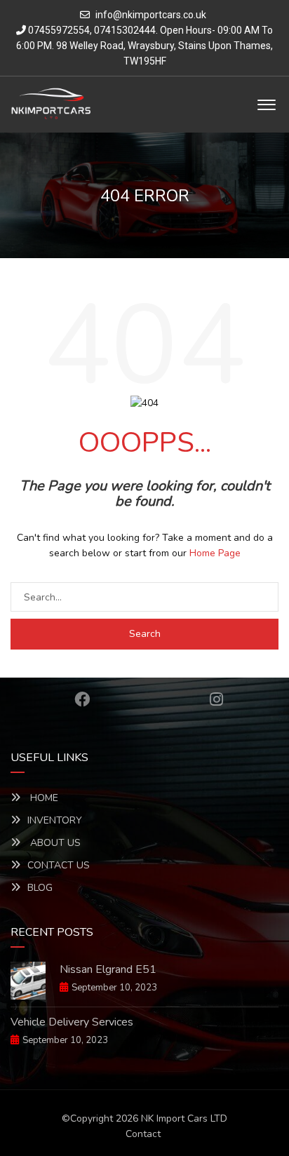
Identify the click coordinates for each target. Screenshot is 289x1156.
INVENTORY (54, 820)
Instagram (216, 699)
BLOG (40, 887)
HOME (42, 798)
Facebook (82, 699)
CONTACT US (58, 865)
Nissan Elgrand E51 (108, 969)
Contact (143, 1134)
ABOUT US (54, 842)
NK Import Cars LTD (184, 1118)
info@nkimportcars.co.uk (150, 14)
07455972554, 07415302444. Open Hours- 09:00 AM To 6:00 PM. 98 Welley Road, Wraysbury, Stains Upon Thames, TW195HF (144, 46)
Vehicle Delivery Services (72, 1022)
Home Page (215, 553)
